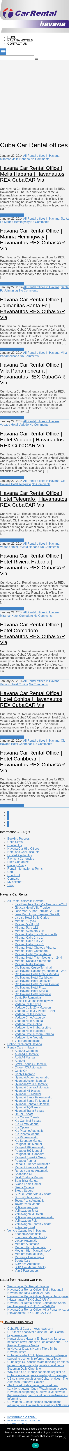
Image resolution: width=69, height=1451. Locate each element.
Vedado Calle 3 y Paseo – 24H (35, 1010)
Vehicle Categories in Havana (26, 1230)
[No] (64, 1437)
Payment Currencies (20, 858)
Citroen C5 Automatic (29, 1067)
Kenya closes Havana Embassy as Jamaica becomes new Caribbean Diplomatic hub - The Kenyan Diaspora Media (37, 1342)
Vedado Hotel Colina (28, 1024)
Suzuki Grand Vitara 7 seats (33, 1194)
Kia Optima (22, 1127)
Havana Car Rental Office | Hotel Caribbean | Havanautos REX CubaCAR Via (32, 761)
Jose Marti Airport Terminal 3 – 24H (37, 914)
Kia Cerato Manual (27, 1124)
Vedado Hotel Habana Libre (33, 1027)
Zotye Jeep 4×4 (25, 1227)
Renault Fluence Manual (31, 1167)
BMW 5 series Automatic (31, 1064)
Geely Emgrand (25, 1074)
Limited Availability (19, 855)
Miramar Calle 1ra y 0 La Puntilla (36, 934)
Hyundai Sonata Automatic (32, 1104)
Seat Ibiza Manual (26, 1180)
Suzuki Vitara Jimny (28, 1197)
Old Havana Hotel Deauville (33, 980)
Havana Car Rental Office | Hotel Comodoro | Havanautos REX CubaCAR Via (32, 633)
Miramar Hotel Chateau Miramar (35, 947)
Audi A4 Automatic (27, 1054)
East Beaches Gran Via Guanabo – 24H (41, 904)
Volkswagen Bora (26, 1207)
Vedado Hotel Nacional (30, 1030)
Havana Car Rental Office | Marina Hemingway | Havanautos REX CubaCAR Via (32, 239)
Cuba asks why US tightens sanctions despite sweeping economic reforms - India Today (37, 1357)
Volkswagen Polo (26, 1220)
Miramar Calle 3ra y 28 (29, 940)
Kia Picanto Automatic (29, 1130)
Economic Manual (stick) (31, 1237)
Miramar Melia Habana (15, 159)
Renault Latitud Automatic (31, 1170)
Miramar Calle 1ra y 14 (29, 937)
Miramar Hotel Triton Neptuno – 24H (38, 957)
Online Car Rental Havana (24, 1044)
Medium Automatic (27, 1243)
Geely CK (21, 1070)
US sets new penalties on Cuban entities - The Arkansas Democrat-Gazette (37, 1380)
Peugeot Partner (25, 1160)
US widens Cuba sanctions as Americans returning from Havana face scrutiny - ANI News (38, 1403)
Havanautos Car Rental (22, 1417)
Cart (10, 871)
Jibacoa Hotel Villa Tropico (32, 907)
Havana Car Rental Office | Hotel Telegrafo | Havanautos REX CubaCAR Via (33, 499)
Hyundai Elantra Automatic (32, 1087)
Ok (35, 1445)
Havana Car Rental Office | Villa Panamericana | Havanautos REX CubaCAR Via (32, 374)
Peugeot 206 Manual (28, 1144)
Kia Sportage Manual (28, 1140)
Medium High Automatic (30, 1247)
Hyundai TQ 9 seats (28, 1107)
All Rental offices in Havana (41, 155)
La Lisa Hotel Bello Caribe (32, 917)
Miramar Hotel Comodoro (16, 615)
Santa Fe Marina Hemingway (34, 1000)
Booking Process (18, 838)
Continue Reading (12, 215)
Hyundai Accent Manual (30, 1080)
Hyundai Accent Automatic (32, 1077)
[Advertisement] (34, 95)
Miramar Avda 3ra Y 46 (30, 930)
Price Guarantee (18, 861)
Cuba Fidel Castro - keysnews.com (30, 1328)
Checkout (13, 875)
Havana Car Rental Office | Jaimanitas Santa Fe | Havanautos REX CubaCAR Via (32, 308)
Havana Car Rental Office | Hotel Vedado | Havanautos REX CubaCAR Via (32, 439)
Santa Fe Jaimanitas (28, 997)
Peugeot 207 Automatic (30, 1147)
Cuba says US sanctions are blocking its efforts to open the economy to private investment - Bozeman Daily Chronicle (38, 1365)
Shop (10, 885)
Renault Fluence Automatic (32, 1164)
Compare (13, 878)
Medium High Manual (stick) (33, 1250)
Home (11, 37)
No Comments (40, 159)
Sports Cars (22, 1260)
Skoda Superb (24, 1190)
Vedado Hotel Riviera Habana (19, 546)
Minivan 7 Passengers (29, 1257)
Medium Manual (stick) (29, 1253)
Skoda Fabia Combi (28, 1184)
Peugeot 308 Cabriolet (29, 1154)
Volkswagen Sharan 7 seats (33, 1224)
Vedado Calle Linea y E (30, 1014)
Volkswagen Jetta (26, 1210)
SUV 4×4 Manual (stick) (30, 1267)
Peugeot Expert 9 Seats (30, 1157)
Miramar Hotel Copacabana (33, 954)
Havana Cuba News (18, 1322)
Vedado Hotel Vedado (14, 424)
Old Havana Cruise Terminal (33, 967)
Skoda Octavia (24, 1187)
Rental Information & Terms (25, 868)
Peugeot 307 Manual (28, 1150)
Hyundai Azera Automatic (31, 1084)
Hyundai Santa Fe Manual (32, 1100)
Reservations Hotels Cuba (23, 1420)
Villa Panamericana (27, 1040)
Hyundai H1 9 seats (27, 1090)
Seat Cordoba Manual (29, 1177)
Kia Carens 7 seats (27, 1117)
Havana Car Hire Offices (23, 848)
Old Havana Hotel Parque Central (37, 984)
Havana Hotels (20, 40)
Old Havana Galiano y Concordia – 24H (41, 970)
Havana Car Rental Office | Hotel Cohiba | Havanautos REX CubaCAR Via (31, 699)
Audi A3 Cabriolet (26, 1050)
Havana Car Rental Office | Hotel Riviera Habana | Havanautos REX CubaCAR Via (32, 564)
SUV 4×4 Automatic (27, 1263)
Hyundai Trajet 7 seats (29, 1110)
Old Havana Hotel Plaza (30, 987)
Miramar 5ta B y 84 (27, 924)
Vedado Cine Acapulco (30, 1017)
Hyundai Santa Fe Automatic (33, 1097)
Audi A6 (20, 1060)
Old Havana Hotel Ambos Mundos (37, 974)
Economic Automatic (28, 1233)
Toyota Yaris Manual (28, 1204)
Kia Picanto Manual (27, 1134)
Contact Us (17, 43)
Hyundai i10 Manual (28, 1094)
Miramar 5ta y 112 (26, 927)
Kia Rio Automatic (26, 1137)
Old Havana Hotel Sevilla (31, 990)
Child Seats (15, 842)
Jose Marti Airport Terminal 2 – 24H (37, 911)
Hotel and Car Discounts (23, 852)
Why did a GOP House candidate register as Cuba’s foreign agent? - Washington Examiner (37, 1373)
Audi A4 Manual (25, 1057)
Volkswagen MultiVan (29, 1214)
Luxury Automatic (26, 1240)
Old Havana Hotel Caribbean (34, 977)
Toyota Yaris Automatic (29, 1200)
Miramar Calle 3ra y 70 (29, 944)
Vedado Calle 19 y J (28, 1004)
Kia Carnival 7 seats (28, 1120)
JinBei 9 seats (24, 1114)
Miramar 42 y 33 (25, 921)
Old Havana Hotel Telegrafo (33, 994)
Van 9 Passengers (27, 1270)
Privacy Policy (16, 865)
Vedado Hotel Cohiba (14, 684)
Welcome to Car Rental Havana (28, 1286)
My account (14, 881)
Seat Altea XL (24, 1174)
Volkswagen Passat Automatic (34, 1217)
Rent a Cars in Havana (22, 1047)
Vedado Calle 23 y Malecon (33, 1007)
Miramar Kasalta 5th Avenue (33, 960)
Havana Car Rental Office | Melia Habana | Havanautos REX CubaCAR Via (32, 174)
